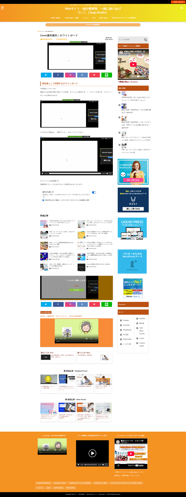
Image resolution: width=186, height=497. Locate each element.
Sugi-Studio (109, 39)
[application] (76, 155)
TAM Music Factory (142, 330)
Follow (76, 286)
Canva (141, 338)
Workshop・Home (60, 483)
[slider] (75, 173)
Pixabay (126, 320)
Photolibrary (127, 330)
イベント (85, 18)
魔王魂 (141, 323)
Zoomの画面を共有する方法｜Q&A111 (98, 264)
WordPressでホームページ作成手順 (123, 18)
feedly (77, 290)
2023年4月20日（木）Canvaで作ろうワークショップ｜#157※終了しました (62, 221)
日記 (48, 487)
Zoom (43, 316)
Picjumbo (126, 325)
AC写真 (125, 334)
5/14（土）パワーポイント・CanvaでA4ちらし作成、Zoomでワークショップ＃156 (100, 221)
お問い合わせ (178, 2)
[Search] (145, 40)
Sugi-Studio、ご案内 (72, 18)
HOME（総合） (56, 18)
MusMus (142, 318)
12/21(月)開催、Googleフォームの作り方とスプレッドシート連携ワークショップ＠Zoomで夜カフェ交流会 (99, 244)
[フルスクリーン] (110, 173)
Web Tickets (70, 487)
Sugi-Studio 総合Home (43, 483)
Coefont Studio (142, 344)
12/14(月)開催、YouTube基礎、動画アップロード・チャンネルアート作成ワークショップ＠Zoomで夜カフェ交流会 (62, 255)
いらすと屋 (127, 344)
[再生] (43, 173)
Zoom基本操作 (46, 312)
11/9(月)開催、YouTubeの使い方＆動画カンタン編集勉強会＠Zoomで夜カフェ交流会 (99, 255)
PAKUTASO (127, 339)
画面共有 (51, 316)
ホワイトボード (62, 316)
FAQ (93, 18)
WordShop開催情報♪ (93, 24)
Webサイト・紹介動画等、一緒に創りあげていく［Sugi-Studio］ (93, 10)
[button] (76, 156)
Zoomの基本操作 (76, 316)
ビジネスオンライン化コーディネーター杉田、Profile (126, 483)
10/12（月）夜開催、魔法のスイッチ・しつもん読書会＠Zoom (62, 265)
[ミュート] (107, 173)
